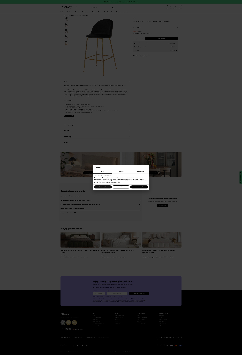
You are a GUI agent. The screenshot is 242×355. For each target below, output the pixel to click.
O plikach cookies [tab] (140, 171)
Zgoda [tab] (102, 171)
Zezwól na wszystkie (139, 187)
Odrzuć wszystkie (103, 187)
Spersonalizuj (120, 187)
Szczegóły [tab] (121, 171)
